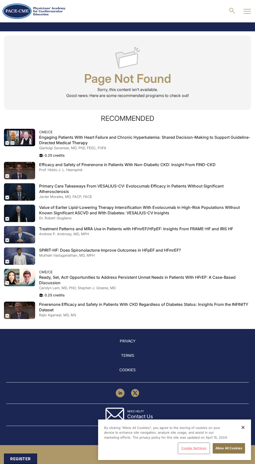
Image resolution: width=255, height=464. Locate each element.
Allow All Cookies (228, 448)
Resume (19, 137)
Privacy (127, 341)
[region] (174, 439)
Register (20, 458)
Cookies (127, 370)
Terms (127, 355)
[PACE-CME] (33, 11)
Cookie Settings (193, 448)
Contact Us (140, 416)
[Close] (243, 427)
